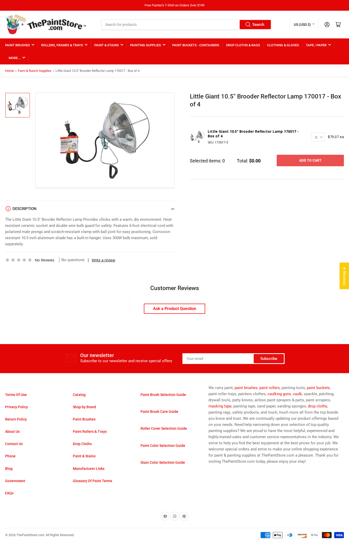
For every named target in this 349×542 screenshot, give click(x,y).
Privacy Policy (16, 407)
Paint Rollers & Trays (90, 431)
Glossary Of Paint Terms (92, 481)
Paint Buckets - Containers (195, 45)
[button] (18, 260)
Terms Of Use (16, 395)
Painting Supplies (145, 45)
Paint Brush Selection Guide (163, 395)
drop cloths (317, 406)
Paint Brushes (17, 45)
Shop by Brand (84, 407)
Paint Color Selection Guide (163, 446)
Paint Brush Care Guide (159, 412)
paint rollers (269, 387)
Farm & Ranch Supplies (34, 71)
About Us (12, 431)
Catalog (79, 395)
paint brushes (246, 387)
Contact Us (14, 444)
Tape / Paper (316, 45)
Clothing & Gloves (283, 45)
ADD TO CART (310, 160)
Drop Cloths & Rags (243, 45)
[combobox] (186, 24)
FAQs (9, 493)
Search (258, 24)
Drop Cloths (82, 444)
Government (15, 481)
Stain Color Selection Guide (163, 462)
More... (15, 58)
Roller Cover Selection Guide (164, 428)
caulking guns (279, 394)
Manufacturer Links (88, 469)
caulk (297, 394)
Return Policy (16, 419)
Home (9, 71)
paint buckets (318, 387)
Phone (10, 456)
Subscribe (268, 358)
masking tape (219, 406)
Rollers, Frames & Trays (62, 45)
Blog (9, 469)
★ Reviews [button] (344, 276)
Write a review (103, 260)
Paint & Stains (106, 45)
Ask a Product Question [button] (174, 308)
